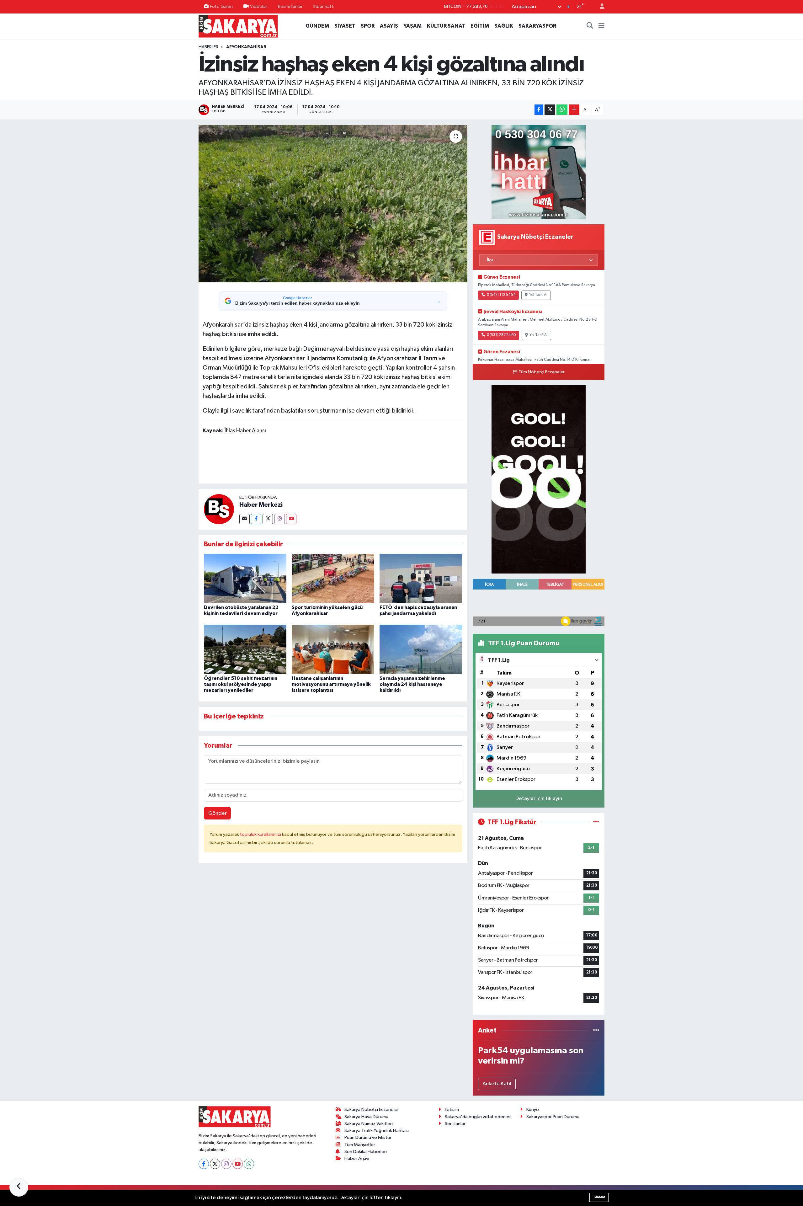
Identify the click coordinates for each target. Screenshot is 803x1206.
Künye (532, 1109)
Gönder (217, 813)
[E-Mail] (244, 519)
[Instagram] (279, 519)
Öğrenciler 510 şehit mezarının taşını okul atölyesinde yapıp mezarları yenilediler (240, 684)
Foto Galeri (221, 6)
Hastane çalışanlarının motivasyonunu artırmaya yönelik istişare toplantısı (331, 684)
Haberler (208, 47)
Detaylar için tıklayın (538, 798)
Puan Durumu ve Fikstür (367, 1137)
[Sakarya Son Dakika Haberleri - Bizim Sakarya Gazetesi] (238, 26)
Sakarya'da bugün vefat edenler (478, 1116)
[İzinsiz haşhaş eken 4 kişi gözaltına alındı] (333, 203)
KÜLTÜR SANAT (446, 26)
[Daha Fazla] (574, 109)
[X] (215, 1164)
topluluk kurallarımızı (261, 834)
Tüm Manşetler (359, 1144)
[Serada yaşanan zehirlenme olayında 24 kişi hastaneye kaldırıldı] (421, 649)
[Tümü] (596, 1030)
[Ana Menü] (601, 26)
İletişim (452, 1109)
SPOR (368, 26)
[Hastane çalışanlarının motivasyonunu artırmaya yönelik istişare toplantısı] (333, 649)
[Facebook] (256, 519)
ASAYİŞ (389, 26)
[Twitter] (268, 519)
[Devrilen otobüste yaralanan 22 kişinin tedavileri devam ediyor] (245, 578)
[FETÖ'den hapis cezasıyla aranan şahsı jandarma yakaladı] (421, 578)
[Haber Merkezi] (219, 509)
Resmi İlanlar (290, 6)
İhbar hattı (323, 6)
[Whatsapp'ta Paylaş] (561, 109)
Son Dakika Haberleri (365, 1151)
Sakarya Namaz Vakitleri (368, 1123)
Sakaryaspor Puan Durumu (552, 1116)
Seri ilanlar (455, 1123)
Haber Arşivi (356, 1158)
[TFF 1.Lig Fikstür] (596, 822)
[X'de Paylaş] (550, 109)
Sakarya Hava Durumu (366, 1116)
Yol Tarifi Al (538, 295)
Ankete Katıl (496, 1083)
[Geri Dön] (18, 1187)
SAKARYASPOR (537, 26)
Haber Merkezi (261, 505)
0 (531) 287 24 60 (501, 335)
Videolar (258, 6)
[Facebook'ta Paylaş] (538, 109)
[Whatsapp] (249, 1164)
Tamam (599, 1197)
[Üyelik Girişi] (599, 6)
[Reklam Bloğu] (539, 171)
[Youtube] (291, 519)
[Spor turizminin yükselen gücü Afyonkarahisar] (333, 578)
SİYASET (344, 26)
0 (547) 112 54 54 (501, 295)
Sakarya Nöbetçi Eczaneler (371, 1109)
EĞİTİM (480, 26)
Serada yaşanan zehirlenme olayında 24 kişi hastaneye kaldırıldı (412, 684)
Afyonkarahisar (246, 47)
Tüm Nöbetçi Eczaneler (541, 372)
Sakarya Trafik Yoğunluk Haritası (376, 1130)
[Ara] (590, 26)
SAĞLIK (503, 26)
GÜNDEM (317, 26)
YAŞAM (412, 26)
